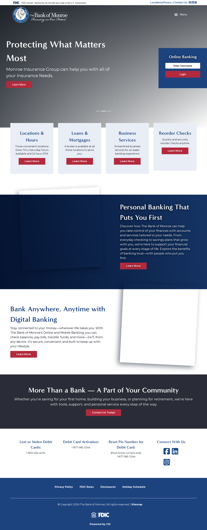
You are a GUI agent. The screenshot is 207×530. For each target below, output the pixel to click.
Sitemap (136, 504)
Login (183, 74)
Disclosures (108, 486)
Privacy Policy (64, 486)
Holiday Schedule (133, 486)
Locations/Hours (160, 2)
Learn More (19, 84)
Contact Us (180, 2)
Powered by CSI (100, 524)
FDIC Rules (87, 486)
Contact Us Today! (103, 412)
